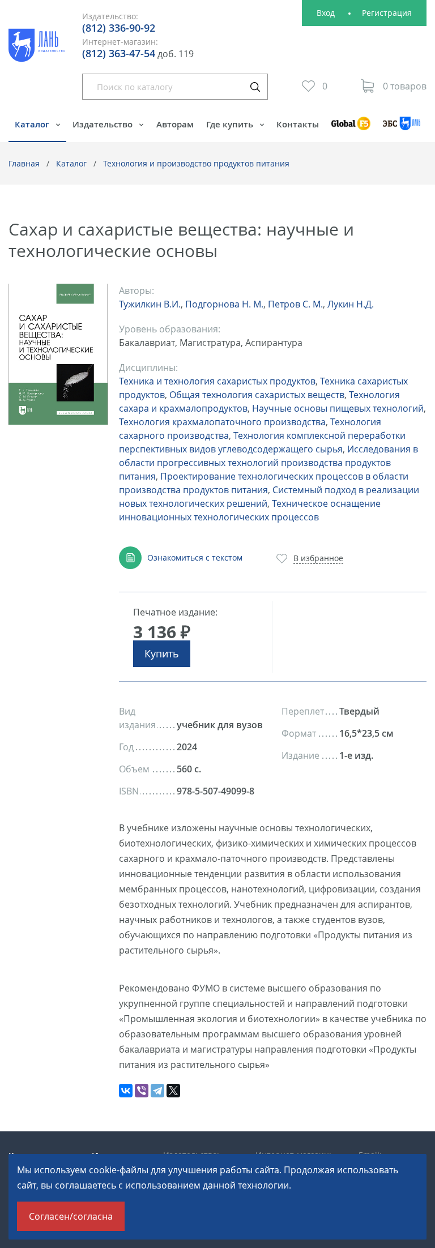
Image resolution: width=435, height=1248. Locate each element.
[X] (173, 1090)
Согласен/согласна (71, 1216)
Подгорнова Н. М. (224, 304)
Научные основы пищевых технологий (338, 408)
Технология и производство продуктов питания (196, 163)
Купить (161, 653)
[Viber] (141, 1090)
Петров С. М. (295, 304)
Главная (24, 163)
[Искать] (254, 86)
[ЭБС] (402, 129)
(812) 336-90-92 (118, 28)
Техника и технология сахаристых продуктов (217, 381)
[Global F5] (351, 129)
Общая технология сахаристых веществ (256, 394)
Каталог (33, 124)
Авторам (175, 124)
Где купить (230, 124)
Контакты (297, 124)
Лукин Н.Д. (350, 304)
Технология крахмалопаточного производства (222, 422)
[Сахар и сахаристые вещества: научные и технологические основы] (58, 354)
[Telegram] (157, 1090)
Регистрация (387, 12)
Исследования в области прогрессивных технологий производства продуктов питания (268, 462)
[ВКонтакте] (126, 1090)
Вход (326, 12)
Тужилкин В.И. (150, 304)
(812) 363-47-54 (118, 53)
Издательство (103, 124)
